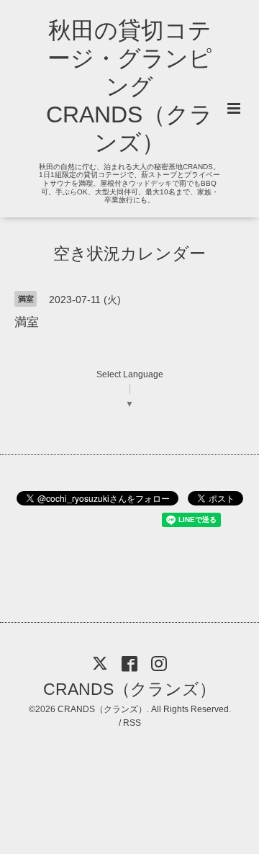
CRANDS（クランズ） (129, 689)
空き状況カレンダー (129, 254)
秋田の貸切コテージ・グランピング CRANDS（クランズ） (129, 86)
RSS (132, 723)
